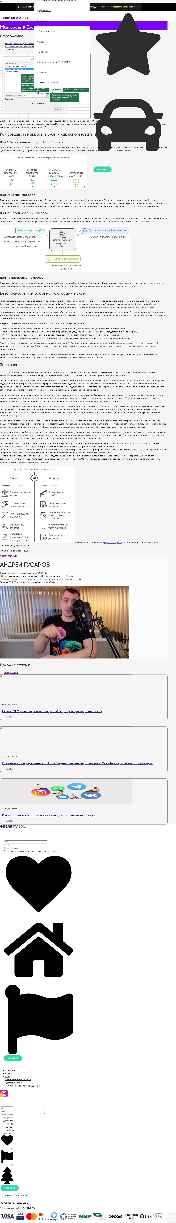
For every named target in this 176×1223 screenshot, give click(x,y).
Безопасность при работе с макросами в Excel (28, 47)
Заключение (11, 50)
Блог (7, 1077)
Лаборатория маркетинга (18, 1080)
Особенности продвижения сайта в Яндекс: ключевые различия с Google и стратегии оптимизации (77, 763)
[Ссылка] (16, 19)
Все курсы (10, 1071)
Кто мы (8, 1074)
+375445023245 (13, 26)
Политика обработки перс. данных (22, 1086)
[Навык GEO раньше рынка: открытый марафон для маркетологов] (66, 700)
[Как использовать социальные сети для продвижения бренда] (66, 804)
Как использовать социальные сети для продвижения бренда (48, 815)
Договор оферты (13, 1083)
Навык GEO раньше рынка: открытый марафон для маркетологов (52, 711)
